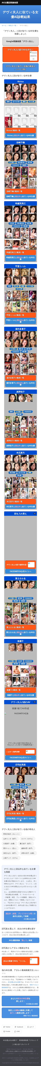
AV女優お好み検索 (14, 982)
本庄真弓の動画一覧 (14, 501)
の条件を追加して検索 (21, 916)
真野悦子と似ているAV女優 (20, 445)
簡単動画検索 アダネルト (27, 1040)
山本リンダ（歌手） (10, 839)
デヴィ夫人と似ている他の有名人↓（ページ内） (20, 68)
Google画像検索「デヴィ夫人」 (20, 41)
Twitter (8, 1027)
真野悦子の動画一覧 (14, 440)
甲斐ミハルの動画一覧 (15, 315)
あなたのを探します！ (24, 1001)
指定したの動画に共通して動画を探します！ (23, 1013)
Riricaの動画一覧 (13, 130)
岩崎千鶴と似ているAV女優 (20, 196)
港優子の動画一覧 (14, 690)
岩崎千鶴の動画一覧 (14, 191)
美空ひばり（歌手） (10, 853)
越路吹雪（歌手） (27, 848)
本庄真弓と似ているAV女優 (20, 506)
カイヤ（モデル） (27, 839)
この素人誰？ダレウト (19, 1044)
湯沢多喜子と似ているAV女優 (20, 384)
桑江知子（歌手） (26, 843)
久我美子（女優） (9, 843)
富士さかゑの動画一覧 (15, 627)
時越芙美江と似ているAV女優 (20, 258)
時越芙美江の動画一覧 (15, 252)
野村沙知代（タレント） (11, 834)
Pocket (8, 1031)
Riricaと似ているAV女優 (20, 135)
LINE (18, 1031)
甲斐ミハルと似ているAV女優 (20, 321)
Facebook (20, 1027)
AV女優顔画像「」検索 (20, 940)
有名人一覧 (12, 25)
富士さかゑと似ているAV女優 (20, 633)
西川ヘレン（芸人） (10, 848)
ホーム (4, 25)
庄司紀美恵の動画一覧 (15, 813)
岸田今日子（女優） (28, 853)
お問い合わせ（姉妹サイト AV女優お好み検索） (20, 1051)
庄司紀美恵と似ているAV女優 (20, 819)
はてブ (32, 1027)
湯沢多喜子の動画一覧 (15, 378)
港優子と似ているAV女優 (20, 695)
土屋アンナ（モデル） (11, 858)
